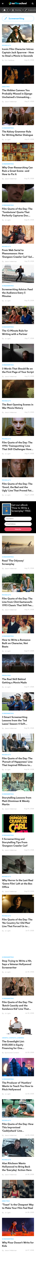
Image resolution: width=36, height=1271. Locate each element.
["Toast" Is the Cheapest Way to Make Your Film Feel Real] (18, 1189)
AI (7, 10)
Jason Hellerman (11, 102)
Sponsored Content (12, 1053)
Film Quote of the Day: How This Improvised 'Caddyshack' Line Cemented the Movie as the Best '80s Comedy (18, 1130)
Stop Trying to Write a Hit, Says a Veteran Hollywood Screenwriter (17, 964)
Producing (6, 675)
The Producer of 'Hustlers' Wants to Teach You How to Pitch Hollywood (17, 1086)
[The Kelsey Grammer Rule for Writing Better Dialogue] (18, 116)
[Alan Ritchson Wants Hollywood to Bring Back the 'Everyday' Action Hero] (18, 1148)
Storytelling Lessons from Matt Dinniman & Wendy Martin (16, 801)
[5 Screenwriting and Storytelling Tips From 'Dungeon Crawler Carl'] (18, 823)
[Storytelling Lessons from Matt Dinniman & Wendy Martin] (18, 782)
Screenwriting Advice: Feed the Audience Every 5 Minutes (17, 293)
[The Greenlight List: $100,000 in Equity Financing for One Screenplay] (18, 1026)
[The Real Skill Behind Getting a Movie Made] (18, 663)
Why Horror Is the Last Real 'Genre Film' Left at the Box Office (17, 883)
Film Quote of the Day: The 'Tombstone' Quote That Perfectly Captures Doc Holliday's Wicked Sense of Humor (17, 215)
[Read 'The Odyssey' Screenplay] (18, 545)
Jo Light (7, 139)
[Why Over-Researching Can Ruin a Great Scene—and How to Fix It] (18, 152)
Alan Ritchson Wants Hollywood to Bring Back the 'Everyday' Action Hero (17, 1167)
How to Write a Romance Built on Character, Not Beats (16, 643)
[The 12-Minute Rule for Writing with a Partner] (18, 315)
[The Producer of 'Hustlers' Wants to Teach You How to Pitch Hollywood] (18, 1067)
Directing (18, 10)
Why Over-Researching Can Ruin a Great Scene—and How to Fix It (17, 171)
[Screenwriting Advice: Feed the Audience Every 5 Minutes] (18, 274)
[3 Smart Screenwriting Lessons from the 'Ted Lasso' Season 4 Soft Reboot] (18, 701)
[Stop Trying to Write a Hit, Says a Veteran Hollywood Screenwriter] (18, 945)
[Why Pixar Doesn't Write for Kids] (18, 1227)
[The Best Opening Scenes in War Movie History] (18, 389)
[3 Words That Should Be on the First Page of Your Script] (18, 353)
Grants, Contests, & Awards (13, 1038)
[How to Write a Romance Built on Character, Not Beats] (18, 624)
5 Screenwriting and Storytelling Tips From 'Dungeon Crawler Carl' (15, 842)
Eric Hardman (9, 60)
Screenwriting (8, 128)
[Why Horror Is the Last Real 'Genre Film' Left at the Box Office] (18, 864)
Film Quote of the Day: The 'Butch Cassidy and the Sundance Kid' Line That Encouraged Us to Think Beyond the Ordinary (17, 1009)
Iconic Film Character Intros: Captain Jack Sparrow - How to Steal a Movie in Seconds (18, 52)
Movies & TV (6, 45)
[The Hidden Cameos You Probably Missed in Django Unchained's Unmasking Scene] (18, 74)
